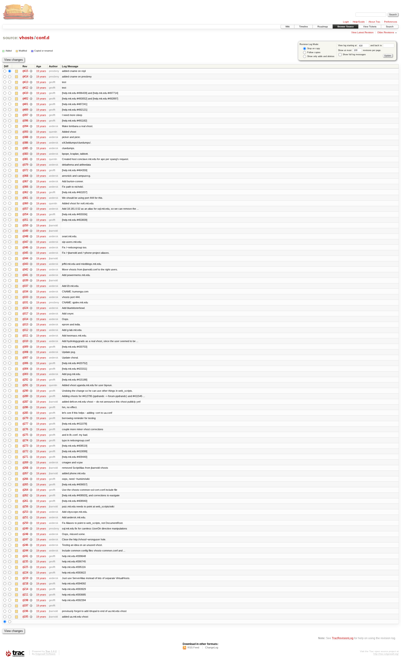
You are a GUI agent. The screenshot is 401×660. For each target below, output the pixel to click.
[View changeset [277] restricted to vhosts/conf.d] (31, 423)
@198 (25, 600)
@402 (25, 98)
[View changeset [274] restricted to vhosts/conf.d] (31, 440)
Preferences (390, 21)
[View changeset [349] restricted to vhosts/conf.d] (31, 230)
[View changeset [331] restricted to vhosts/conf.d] (31, 302)
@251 (25, 517)
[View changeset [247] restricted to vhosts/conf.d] (31, 539)
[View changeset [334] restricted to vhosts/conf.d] (31, 291)
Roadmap (322, 26)
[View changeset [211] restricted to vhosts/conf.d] (31, 594)
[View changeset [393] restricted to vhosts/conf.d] (31, 131)
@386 (25, 142)
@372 (25, 170)
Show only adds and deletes (320, 56)
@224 (25, 572)
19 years (41, 71)
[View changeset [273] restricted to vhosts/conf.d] (31, 445)
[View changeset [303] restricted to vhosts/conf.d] (31, 374)
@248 (25, 534)
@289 (25, 396)
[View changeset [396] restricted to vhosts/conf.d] (31, 120)
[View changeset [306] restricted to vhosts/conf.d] (31, 363)
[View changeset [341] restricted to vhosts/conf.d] (31, 275)
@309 (25, 346)
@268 (25, 467)
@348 (25, 236)
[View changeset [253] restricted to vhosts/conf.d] (31, 511)
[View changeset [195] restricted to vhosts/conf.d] (31, 616)
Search (390, 26)
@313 (25, 324)
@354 (25, 214)
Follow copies (313, 52)
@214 (25, 589)
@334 (25, 291)
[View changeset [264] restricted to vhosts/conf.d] (31, 489)
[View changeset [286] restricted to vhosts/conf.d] (31, 407)
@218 (25, 583)
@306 (25, 363)
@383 (25, 153)
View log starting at (347, 45)
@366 (25, 186)
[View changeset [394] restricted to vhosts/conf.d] (31, 126)
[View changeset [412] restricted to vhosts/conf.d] (31, 87)
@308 (25, 352)
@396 (25, 120)
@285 (25, 412)
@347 (25, 241)
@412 (25, 87)
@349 (25, 230)
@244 (25, 550)
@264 (25, 489)
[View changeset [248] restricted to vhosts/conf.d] (31, 534)
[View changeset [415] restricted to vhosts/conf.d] (31, 71)
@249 (25, 528)
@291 (25, 385)
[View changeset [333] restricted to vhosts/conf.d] (31, 297)
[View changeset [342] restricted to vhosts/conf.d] (31, 269)
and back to (376, 45)
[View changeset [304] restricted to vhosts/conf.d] (31, 368)
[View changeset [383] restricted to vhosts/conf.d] (31, 153)
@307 (25, 357)
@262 (25, 495)
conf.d (42, 37)
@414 (25, 76)
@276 (25, 429)
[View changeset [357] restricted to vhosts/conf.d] (31, 208)
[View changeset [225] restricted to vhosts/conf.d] (31, 567)
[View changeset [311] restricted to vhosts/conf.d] (31, 335)
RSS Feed (193, 647)
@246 (25, 545)
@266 (25, 479)
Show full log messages (354, 54)
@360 (25, 203)
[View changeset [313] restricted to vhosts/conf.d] (31, 324)
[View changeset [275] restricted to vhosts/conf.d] (31, 434)
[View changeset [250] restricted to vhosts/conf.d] (31, 523)
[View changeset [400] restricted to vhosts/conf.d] (31, 109)
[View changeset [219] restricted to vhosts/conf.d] (31, 578)
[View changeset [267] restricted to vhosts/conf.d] (31, 473)
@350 (25, 225)
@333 (25, 297)
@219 (25, 578)
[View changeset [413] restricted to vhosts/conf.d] (31, 82)
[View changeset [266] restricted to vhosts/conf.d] (31, 479)
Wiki (287, 26)
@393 (25, 131)
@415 (25, 71)
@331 (25, 302)
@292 (25, 379)
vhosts (26, 37)
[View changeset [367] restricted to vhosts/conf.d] (31, 181)
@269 (25, 462)
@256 (25, 506)
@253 (25, 511)
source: (11, 37)
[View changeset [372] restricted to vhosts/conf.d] (31, 170)
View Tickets (369, 26)
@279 (25, 418)
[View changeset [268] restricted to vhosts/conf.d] (31, 467)
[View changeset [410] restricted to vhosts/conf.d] (31, 93)
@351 (25, 219)
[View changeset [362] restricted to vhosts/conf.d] (31, 192)
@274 (25, 440)
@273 (25, 445)
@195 (25, 616)
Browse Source (345, 26)
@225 (25, 567)
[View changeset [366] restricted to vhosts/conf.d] (31, 186)
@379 (25, 164)
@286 (25, 407)
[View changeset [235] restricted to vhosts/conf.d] (31, 561)
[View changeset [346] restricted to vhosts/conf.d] (31, 247)
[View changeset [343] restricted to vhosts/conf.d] (31, 264)
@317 (25, 313)
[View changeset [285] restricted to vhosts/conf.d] (31, 412)
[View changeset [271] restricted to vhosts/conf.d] (31, 456)
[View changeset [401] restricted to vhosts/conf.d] (31, 104)
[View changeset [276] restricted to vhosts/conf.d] (31, 429)
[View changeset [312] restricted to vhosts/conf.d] (31, 330)
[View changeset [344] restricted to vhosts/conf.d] (31, 258)
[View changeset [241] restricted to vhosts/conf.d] (31, 556)
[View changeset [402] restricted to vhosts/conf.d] (31, 98)
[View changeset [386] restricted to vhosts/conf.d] (31, 142)
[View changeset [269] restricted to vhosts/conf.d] (31, 462)
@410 (25, 93)
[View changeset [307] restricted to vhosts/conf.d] (31, 357)
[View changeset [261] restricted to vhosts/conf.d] (31, 501)
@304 (25, 368)
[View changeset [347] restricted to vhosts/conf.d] (31, 241)
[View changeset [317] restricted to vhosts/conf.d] (31, 313)
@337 (25, 286)
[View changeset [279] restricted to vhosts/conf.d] (31, 418)
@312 (25, 330)
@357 (25, 208)
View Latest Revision (362, 32)
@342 (25, 269)
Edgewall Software (45, 654)
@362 (25, 192)
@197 (25, 605)
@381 (25, 159)
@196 (25, 611)
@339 (25, 280)
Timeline (303, 26)
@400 (25, 109)
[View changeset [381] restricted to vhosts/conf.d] (31, 159)
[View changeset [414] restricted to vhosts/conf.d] (31, 76)
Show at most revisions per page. (359, 50)
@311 (25, 335)
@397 (25, 115)
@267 (25, 473)
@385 (25, 148)
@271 (25, 456)
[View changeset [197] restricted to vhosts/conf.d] (31, 605)
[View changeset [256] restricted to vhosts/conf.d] (31, 506)
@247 (25, 539)
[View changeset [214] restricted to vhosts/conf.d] (31, 589)
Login (346, 21)
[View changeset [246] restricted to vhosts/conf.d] (31, 545)
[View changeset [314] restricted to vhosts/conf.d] (31, 319)
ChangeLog (211, 647)
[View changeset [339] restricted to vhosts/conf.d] (31, 280)
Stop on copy (313, 48)
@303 (25, 374)
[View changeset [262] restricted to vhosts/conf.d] (31, 495)
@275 (25, 434)
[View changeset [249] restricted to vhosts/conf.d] (31, 528)
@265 (25, 484)
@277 (25, 423)
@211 (25, 594)
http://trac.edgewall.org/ (386, 654)
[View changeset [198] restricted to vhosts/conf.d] (31, 600)
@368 (25, 175)
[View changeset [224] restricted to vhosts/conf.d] (31, 572)
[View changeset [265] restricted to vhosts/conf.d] (31, 484)
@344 (25, 258)
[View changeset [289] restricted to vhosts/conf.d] (31, 396)
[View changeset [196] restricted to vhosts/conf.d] (31, 611)
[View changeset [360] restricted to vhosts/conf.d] (31, 203)
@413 (25, 82)
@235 (25, 561)
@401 (25, 104)
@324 (25, 308)
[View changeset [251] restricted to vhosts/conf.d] (31, 517)
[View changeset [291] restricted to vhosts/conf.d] (31, 385)
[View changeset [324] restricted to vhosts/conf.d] (31, 308)
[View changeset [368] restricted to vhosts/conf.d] (31, 175)
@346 (25, 247)
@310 (25, 341)
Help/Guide (359, 21)
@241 (25, 556)
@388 (25, 137)
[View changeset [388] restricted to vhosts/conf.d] (31, 137)
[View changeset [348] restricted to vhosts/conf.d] (31, 236)
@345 (25, 252)
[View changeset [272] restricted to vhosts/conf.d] (31, 451)
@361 (25, 197)
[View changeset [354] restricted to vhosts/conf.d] (31, 214)
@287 (25, 401)
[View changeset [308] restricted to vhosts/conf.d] (31, 352)
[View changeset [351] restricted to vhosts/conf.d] (31, 219)
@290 (25, 390)
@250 (25, 523)
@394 (25, 126)
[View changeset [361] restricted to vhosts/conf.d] (31, 197)
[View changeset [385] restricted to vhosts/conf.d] (31, 148)
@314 (25, 319)
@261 (25, 501)
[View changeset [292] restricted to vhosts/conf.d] (31, 379)
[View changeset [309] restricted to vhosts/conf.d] (31, 346)
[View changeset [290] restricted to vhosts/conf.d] (31, 390)
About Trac (374, 21)
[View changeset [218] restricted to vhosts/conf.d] (31, 583)
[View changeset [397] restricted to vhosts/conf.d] (31, 115)
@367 (25, 181)
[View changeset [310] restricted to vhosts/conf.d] (31, 341)
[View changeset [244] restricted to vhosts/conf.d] (31, 550)
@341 (25, 275)
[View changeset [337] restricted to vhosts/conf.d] (31, 286)
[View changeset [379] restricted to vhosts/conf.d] (31, 164)
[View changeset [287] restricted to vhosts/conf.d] (31, 401)
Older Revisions (385, 32)
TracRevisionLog (342, 638)
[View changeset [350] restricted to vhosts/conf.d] (31, 225)
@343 (25, 264)
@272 (25, 451)
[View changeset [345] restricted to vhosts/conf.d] (31, 252)
